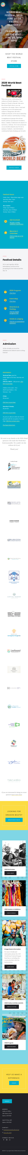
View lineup (10, 873)
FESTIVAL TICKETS (14, 167)
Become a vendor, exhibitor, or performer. (16, 223)
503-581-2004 (7, 1132)
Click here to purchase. (9, 402)
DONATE (14, 1083)
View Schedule (11, 913)
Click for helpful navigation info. (14, 312)
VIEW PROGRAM (11, 1046)
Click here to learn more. (13, 421)
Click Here (12, 293)
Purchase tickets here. (9, 425)
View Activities (11, 1006)
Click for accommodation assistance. (16, 322)
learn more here (16, 795)
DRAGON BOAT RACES (14, 820)
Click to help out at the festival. (16, 236)
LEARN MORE (10, 967)
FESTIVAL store (14, 66)
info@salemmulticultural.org (11, 1129)
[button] (25, 4)
